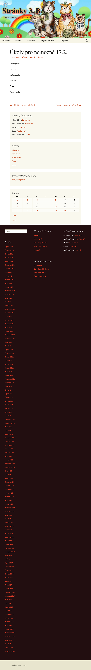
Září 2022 (8, 346)
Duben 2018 (9, 533)
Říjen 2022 (8, 342)
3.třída (36, 235)
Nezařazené (16, 157)
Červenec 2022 (10, 353)
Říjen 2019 (8, 471)
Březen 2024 (9, 280)
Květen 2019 (9, 489)
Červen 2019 (9, 486)
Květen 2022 (9, 361)
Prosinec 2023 (10, 291)
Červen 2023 (9, 313)
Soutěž (27, 135)
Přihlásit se (38, 265)
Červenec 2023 (10, 309)
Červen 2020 (9, 441)
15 (17, 207)
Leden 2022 (9, 375)
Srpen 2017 (9, 563)
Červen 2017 (9, 570)
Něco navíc (16, 154)
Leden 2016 (9, 629)
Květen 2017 (9, 574)
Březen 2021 (9, 408)
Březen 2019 (9, 497)
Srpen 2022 (9, 349)
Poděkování (29, 124)
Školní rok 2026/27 (40, 246)
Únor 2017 (8, 585)
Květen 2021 (9, 401)
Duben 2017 (9, 578)
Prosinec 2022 (10, 335)
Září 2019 (8, 475)
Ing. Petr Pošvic (20, 665)
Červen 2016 (9, 611)
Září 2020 (8, 430)
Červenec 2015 (10, 651)
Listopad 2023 (10, 294)
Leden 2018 (9, 544)
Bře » (14, 220)
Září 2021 (8, 390)
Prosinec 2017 (10, 548)
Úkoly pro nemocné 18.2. (68, 105)
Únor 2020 (8, 456)
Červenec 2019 (10, 482)
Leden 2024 (9, 287)
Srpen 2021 (9, 394)
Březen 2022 (9, 368)
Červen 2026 (9, 250)
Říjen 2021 (8, 386)
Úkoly (25, 57)
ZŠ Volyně (18, 41)
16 (27, 207)
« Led (14, 216)
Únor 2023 (8, 327)
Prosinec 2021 (10, 379)
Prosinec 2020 (10, 419)
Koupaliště (37, 250)
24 (37, 210)
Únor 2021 (8, 412)
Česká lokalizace (40, 276)
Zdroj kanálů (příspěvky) (42, 269)
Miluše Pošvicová (37, 57)
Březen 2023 (9, 324)
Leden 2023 (9, 331)
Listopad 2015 (10, 636)
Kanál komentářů (40, 273)
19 (56, 207)
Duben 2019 (9, 493)
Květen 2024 (9, 272)
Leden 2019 (9, 504)
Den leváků (38, 239)
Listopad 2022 (10, 338)
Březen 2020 (9, 452)
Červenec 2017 (10, 566)
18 (46, 207)
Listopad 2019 (10, 467)
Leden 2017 (9, 589)
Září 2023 (8, 302)
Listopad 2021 (10, 383)
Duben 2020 (9, 449)
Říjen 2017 (8, 555)
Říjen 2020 (8, 427)
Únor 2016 (8, 625)
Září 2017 (8, 559)
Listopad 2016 (10, 596)
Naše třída (31, 41)
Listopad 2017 (10, 552)
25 (46, 210)
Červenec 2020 (10, 438)
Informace (6, 41)
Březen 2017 (9, 581)
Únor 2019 (8, 500)
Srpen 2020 (9, 434)
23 (27, 210)
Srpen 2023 (9, 305)
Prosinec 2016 (10, 592)
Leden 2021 (9, 416)
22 (17, 210)
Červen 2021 (9, 397)
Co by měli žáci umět (47, 41)
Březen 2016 (9, 622)
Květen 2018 (9, 530)
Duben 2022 (9, 364)
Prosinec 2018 (10, 508)
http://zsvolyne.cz (18, 180)
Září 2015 (8, 644)
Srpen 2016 (9, 607)
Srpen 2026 (9, 246)
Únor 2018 (8, 541)
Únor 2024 (8, 283)
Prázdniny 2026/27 (40, 243)
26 (56, 210)
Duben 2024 (9, 276)
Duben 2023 (9, 320)
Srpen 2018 (9, 522)
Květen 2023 (9, 316)
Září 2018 (8, 519)
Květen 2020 (9, 445)
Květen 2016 (9, 614)
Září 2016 (8, 603)
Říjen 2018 (8, 515)
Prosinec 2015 (10, 633)
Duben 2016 (9, 618)
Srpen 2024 (9, 261)
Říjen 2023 (8, 298)
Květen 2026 (9, 254)
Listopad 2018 (10, 511)
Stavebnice (26, 120)
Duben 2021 (9, 405)
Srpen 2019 (9, 478)
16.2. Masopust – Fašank (22, 105)
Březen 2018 (9, 537)
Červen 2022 (9, 357)
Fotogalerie (64, 41)
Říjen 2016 (8, 600)
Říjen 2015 (8, 640)
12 (56, 203)
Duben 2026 (9, 258)
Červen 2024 (9, 269)
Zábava (14, 165)
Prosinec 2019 (10, 463)
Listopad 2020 (10, 423)
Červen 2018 (9, 526)
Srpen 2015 (9, 647)
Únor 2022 (8, 372)
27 (65, 210)
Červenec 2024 (10, 265)
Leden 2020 (9, 460)
